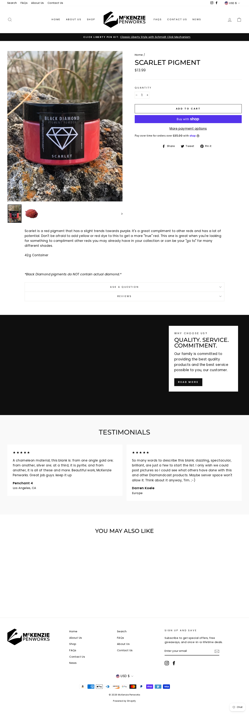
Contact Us (55, 3)
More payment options (188, 128)
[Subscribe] (217, 651)
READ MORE (188, 382)
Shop (91, 19)
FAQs (24, 3)
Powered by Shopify (124, 700)
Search (12, 3)
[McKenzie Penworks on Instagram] (167, 663)
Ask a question (124, 286)
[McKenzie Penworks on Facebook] (174, 663)
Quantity (143, 87)
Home (56, 19)
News (196, 19)
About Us (37, 3)
